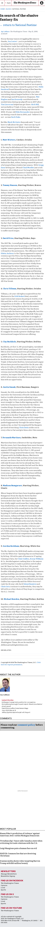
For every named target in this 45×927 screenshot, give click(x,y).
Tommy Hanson (10, 185)
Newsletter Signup (8, 876)
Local (3, 887)
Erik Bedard (20, 296)
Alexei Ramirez (30, 583)
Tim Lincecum (7, 104)
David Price (8, 238)
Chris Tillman (9, 288)
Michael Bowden (11, 599)
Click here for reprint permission (21, 663)
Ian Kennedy (16, 99)
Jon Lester (12, 41)
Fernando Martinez (12, 437)
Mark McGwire (14, 122)
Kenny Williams (36, 558)
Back (8, 3)
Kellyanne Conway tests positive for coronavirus (18, 702)
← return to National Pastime (18, 25)
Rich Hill (35, 104)
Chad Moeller (28, 167)
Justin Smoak (9, 387)
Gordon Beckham (11, 546)
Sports (3, 890)
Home (2, 9)
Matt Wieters (9, 139)
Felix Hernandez (23, 111)
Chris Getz (5, 586)
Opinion (4, 885)
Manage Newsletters (9, 874)
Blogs (8, 9)
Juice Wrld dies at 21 (9, 710)
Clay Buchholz (9, 341)
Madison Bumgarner (12, 485)
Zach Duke (15, 117)
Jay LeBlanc (5, 31)
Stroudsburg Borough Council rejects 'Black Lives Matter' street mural (22, 705)
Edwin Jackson (7, 253)
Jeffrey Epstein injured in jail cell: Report (16, 712)
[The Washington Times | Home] (25, 3)
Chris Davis (24, 427)
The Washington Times (10, 883)
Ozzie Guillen (23, 558)
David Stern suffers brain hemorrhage (15, 708)
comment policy (26, 724)
